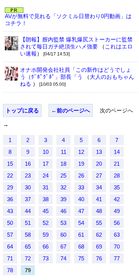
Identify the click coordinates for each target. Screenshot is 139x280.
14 (117, 152)
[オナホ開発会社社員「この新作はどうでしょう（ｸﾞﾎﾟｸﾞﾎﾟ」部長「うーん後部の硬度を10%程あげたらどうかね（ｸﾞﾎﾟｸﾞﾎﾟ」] (11, 78)
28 (117, 175)
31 (46, 187)
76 (99, 258)
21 (117, 164)
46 (63, 211)
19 (81, 164)
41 (99, 199)
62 (99, 235)
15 (10, 164)
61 (81, 235)
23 (28, 175)
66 (46, 246)
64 (10, 246)
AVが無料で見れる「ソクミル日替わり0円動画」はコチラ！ (68, 19)
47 (81, 211)
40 (81, 199)
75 (81, 258)
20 (99, 164)
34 (99, 187)
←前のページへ (70, 110)
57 (10, 235)
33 (81, 187)
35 (117, 187)
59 (46, 235)
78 (10, 270)
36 (10, 199)
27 (99, 175)
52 (46, 223)
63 (117, 235)
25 (63, 175)
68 (81, 246)
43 (10, 211)
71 (10, 258)
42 (117, 199)
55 (99, 223)
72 (28, 258)
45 (46, 211)
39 (63, 199)
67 (63, 246)
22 (10, 175)
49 (117, 211)
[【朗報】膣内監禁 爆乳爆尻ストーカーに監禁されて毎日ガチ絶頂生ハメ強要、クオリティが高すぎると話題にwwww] (11, 48)
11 (63, 152)
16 (28, 164)
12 (81, 152)
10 (46, 152)
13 (99, 152)
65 (28, 246)
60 (63, 235)
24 (46, 175)
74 (63, 258)
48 (99, 211)
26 (81, 175)
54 (81, 223)
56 (117, 223)
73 (46, 258)
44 (28, 211)
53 (63, 223)
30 (28, 187)
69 (99, 246)
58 (28, 235)
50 (10, 223)
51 (28, 223)
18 (63, 164)
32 (63, 187)
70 (117, 246)
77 (117, 258)
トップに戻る (22, 110)
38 (46, 199)
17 (46, 164)
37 (28, 199)
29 (10, 187)
